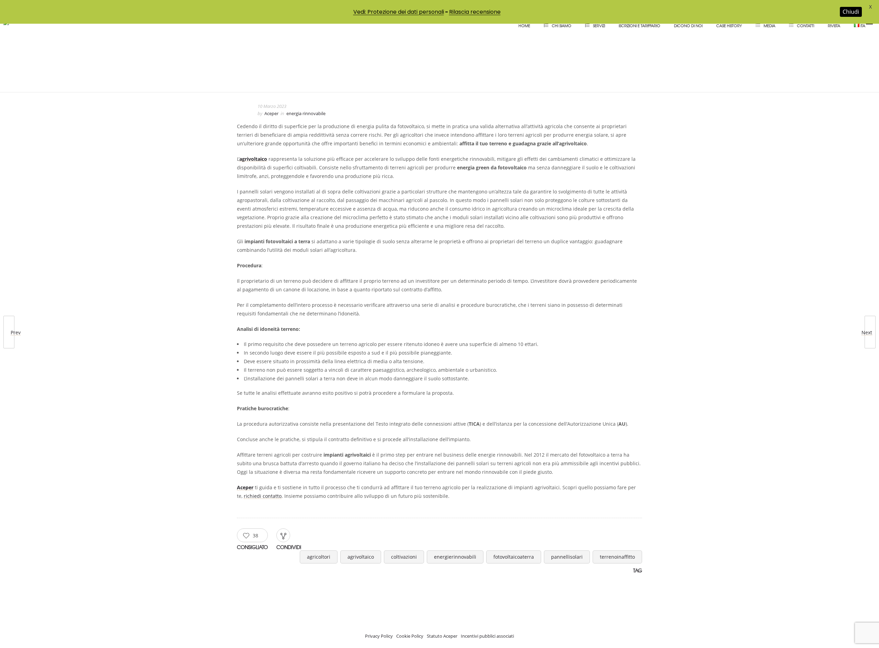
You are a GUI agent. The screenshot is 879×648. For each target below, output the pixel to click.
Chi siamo (561, 25)
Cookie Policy (409, 636)
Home (524, 25)
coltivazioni (404, 557)
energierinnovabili (455, 557)
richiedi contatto (263, 496)
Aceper (271, 113)
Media (769, 25)
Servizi (599, 25)
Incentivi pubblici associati (487, 636)
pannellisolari (567, 557)
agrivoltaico (360, 557)
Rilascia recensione (475, 12)
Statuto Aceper (442, 636)
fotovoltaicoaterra (513, 557)
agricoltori (318, 557)
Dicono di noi (688, 25)
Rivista (834, 25)
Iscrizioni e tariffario (639, 25)
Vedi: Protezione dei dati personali (398, 12)
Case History (729, 25)
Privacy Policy (379, 636)
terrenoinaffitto (617, 557)
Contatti (805, 25)
